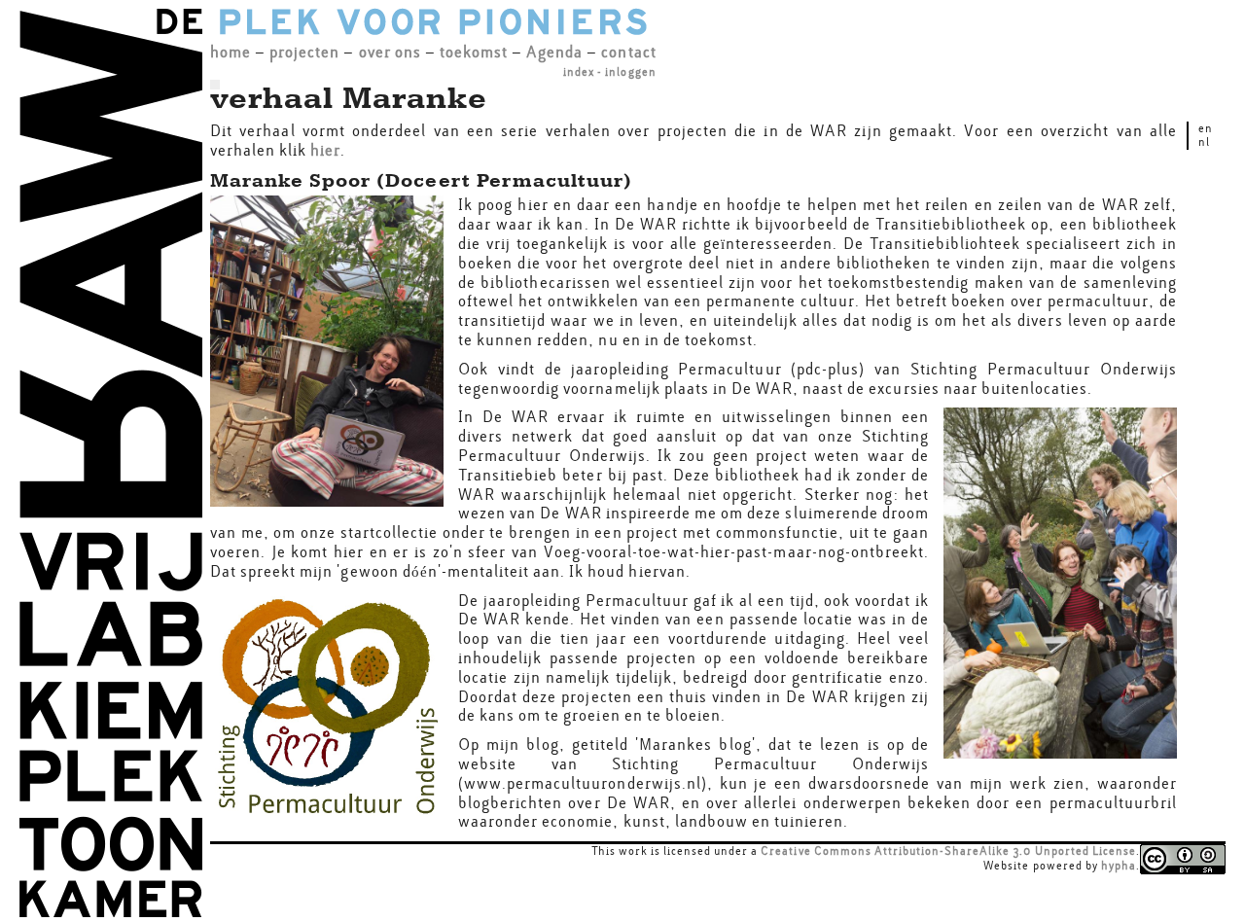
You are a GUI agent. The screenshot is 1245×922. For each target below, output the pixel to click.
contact (628, 52)
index (578, 72)
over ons (390, 52)
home (230, 52)
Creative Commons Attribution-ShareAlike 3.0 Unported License (948, 851)
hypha (1118, 865)
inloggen (630, 72)
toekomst (474, 52)
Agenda (554, 52)
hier (325, 150)
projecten (304, 52)
